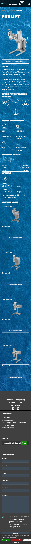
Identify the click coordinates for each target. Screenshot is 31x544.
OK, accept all (5, 540)
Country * (5, 488)
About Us (9, 400)
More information (15, 238)
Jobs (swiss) (20, 400)
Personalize (26, 540)
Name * (4, 458)
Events (21, 402)
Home (4, 10)
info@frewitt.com (8, 427)
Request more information (15, 61)
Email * (4, 466)
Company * (5, 480)
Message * (5, 495)
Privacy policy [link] (15, 542)
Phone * (4, 473)
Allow (24, 443)
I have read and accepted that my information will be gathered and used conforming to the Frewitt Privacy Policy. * (19, 521)
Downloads (11, 402)
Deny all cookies (16, 540)
